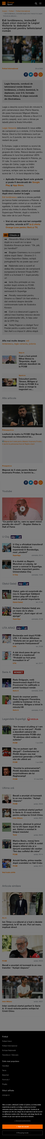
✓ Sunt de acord (22, 1127)
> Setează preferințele (22, 1121)
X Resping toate (22, 1133)
